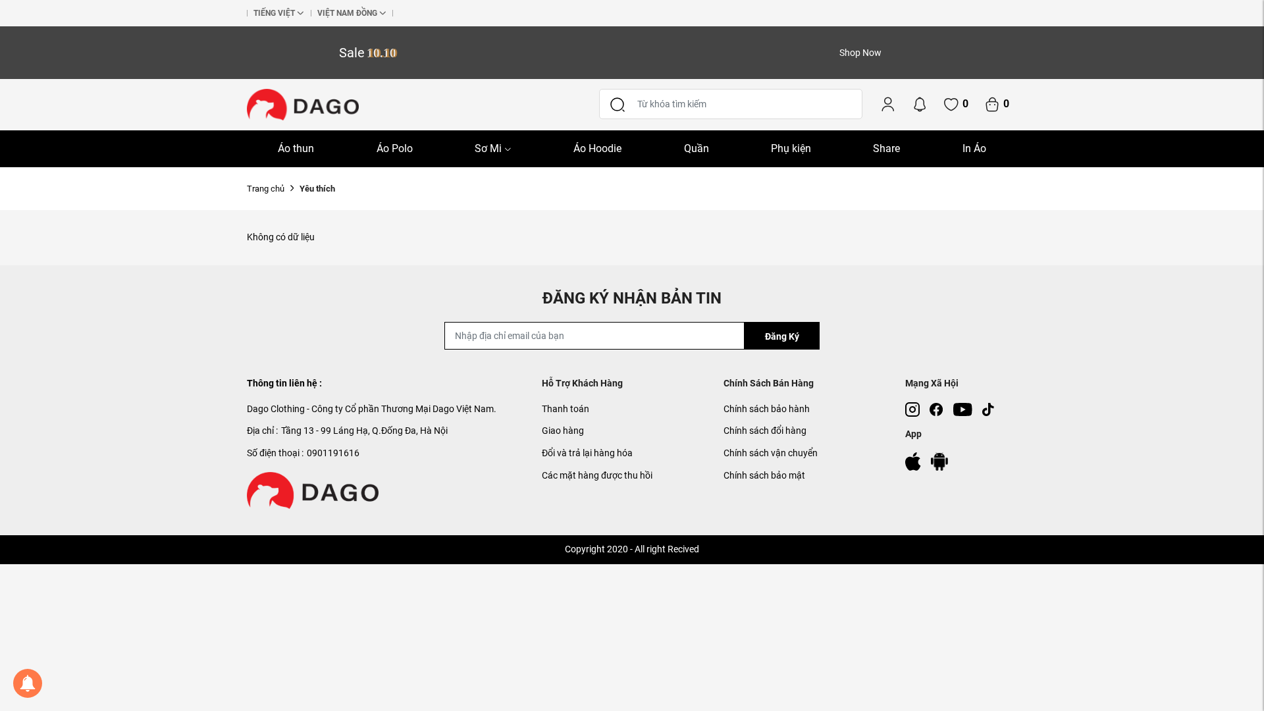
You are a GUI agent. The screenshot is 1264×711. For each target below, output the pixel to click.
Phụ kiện (791, 148)
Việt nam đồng (347, 13)
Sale (368, 53)
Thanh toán (565, 409)
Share (886, 148)
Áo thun (296, 148)
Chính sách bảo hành (767, 409)
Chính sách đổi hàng (765, 430)
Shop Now (860, 52)
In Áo (974, 148)
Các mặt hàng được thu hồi (597, 475)
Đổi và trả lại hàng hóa (587, 453)
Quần (696, 148)
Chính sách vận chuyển (771, 453)
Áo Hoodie (597, 148)
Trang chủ (265, 189)
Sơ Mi (488, 148)
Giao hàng (563, 430)
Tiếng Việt (274, 13)
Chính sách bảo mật (764, 475)
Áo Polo (395, 148)
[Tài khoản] (888, 104)
